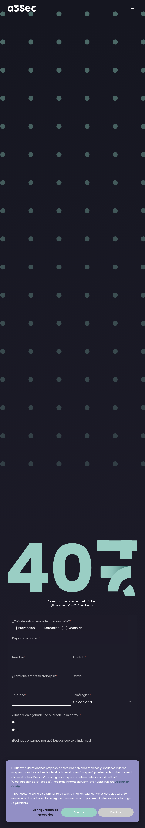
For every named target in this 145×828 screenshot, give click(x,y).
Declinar (115, 812)
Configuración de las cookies (45, 812)
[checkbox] (47, 628)
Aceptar (79, 812)
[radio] (45, 722)
